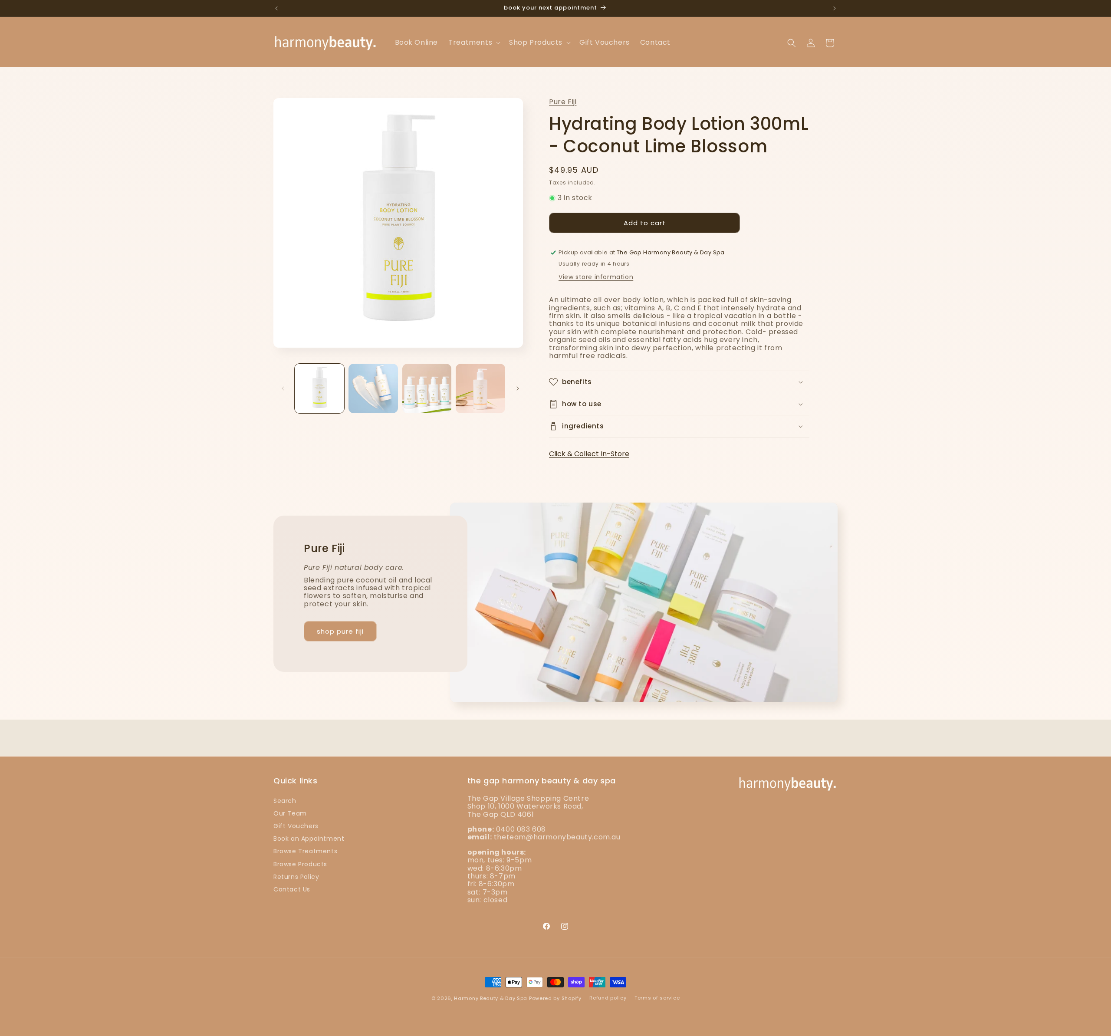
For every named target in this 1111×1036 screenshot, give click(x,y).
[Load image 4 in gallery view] (480, 388)
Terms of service (657, 998)
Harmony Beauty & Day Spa (490, 998)
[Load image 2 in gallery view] (373, 388)
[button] (473, 43)
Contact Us (291, 889)
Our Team (290, 813)
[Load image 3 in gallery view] (427, 388)
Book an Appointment (308, 838)
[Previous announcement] (276, 8)
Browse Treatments (305, 851)
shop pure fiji (340, 631)
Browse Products (300, 863)
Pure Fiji (562, 102)
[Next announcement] (834, 8)
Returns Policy (296, 876)
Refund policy (607, 998)
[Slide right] (517, 388)
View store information (596, 277)
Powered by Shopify (555, 998)
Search (284, 800)
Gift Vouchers (296, 825)
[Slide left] (283, 388)
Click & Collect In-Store (589, 454)
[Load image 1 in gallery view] (319, 388)
